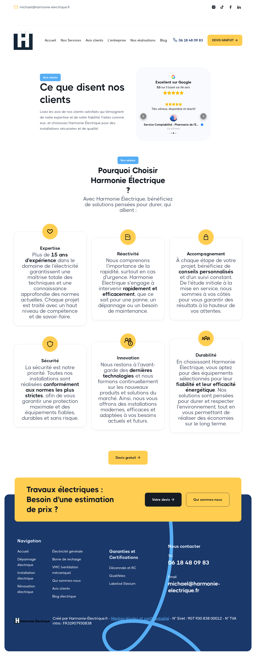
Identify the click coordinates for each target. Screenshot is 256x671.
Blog (163, 40)
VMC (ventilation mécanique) (65, 569)
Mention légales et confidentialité (140, 618)
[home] (26, 40)
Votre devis (163, 499)
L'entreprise (117, 40)
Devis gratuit (128, 457)
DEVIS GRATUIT (225, 40)
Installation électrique (26, 575)
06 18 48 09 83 (188, 562)
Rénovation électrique (26, 589)
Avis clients (94, 40)
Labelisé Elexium (122, 583)
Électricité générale (67, 551)
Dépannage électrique (26, 562)
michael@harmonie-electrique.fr (194, 586)
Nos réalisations (143, 40)
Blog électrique (64, 596)
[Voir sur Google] (173, 117)
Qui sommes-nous (207, 499)
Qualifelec (117, 575)
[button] (143, 116)
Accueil (50, 40)
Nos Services (71, 40)
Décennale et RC (122, 568)
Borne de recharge (66, 559)
